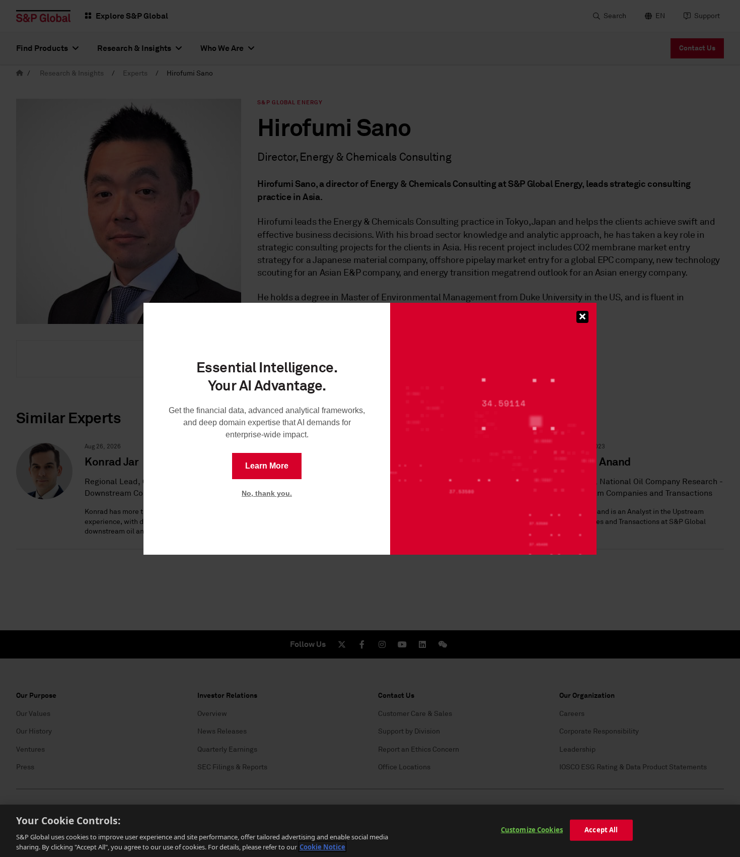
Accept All (601, 829)
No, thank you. (267, 493)
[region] (370, 831)
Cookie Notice (322, 846)
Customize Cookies (532, 829)
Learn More (266, 466)
